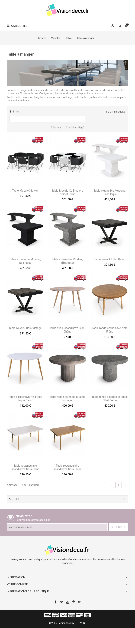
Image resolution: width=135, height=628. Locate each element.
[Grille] (11, 111)
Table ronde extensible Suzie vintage (67, 398)
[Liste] (17, 111)
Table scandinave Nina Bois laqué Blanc (25, 398)
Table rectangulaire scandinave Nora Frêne (67, 467)
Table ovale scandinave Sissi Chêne (67, 329)
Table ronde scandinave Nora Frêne (109, 329)
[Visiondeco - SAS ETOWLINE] (67, 549)
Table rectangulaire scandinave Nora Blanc (25, 467)
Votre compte (17, 584)
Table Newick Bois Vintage (25, 328)
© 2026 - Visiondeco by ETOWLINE (67, 623)
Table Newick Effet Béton (109, 259)
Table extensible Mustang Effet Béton (67, 261)
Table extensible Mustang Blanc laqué (110, 192)
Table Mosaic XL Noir (25, 190)
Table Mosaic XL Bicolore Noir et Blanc (67, 192)
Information (16, 577)
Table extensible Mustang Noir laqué (25, 261)
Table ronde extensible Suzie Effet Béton (110, 398)
